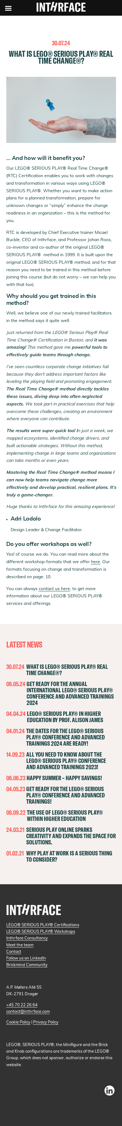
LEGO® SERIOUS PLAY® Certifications (42, 925)
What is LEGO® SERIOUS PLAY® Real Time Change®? (67, 670)
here (95, 562)
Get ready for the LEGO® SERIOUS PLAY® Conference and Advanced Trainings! (65, 795)
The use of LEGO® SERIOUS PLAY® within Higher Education (65, 815)
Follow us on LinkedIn (26, 958)
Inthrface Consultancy (27, 938)
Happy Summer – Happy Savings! (64, 778)
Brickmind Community (27, 965)
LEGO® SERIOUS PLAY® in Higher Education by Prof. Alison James (65, 717)
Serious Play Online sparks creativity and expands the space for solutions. (71, 836)
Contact (13, 951)
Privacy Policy (45, 1022)
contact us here (54, 589)
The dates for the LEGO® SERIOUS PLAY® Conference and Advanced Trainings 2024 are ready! (65, 737)
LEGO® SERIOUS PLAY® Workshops (40, 931)
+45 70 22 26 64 (22, 1005)
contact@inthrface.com (28, 1011)
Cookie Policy (18, 1022)
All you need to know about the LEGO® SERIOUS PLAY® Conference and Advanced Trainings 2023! (66, 760)
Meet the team (19, 945)
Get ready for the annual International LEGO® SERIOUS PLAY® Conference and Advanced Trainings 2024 (70, 693)
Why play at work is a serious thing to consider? (69, 856)
